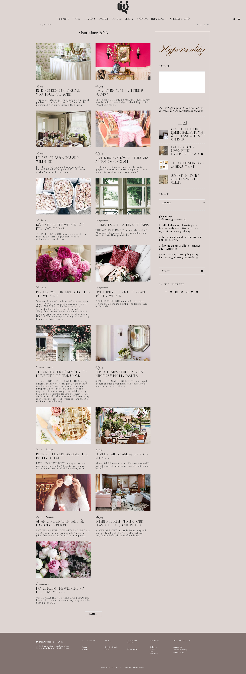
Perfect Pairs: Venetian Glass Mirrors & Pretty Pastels (120, 374)
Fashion (117, 18)
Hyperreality (159, 18)
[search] (202, 271)
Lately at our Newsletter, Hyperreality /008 (187, 151)
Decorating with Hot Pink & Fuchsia (120, 92)
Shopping (142, 18)
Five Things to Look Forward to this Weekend (121, 294)
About (84, 647)
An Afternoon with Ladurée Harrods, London (60, 523)
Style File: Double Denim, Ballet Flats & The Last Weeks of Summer (188, 134)
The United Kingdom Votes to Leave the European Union (61, 374)
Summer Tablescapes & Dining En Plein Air (122, 456)
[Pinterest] (204, 24)
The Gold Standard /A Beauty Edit (187, 165)
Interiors (89, 18)
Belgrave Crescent (153, 648)
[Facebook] (197, 24)
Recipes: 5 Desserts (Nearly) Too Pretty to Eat (62, 456)
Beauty (129, 18)
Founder (85, 649)
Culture (104, 18)
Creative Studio (180, 18)
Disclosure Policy (180, 649)
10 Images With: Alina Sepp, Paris (122, 225)
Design (99, 449)
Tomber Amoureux (154, 652)
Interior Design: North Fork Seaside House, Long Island (119, 523)
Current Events (44, 367)
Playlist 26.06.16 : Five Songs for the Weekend (63, 294)
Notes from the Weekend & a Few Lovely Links (60, 227)
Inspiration (102, 220)
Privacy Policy (179, 652)
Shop (106, 649)
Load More (93, 614)
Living (40, 86)
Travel (76, 18)
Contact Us (177, 647)
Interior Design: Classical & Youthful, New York (59, 92)
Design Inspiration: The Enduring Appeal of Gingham (123, 160)
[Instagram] (201, 24)
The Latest (62, 18)
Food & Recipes (45, 449)
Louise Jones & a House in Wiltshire (58, 160)
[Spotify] (208, 24)
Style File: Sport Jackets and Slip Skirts (185, 179)
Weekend (41, 220)
